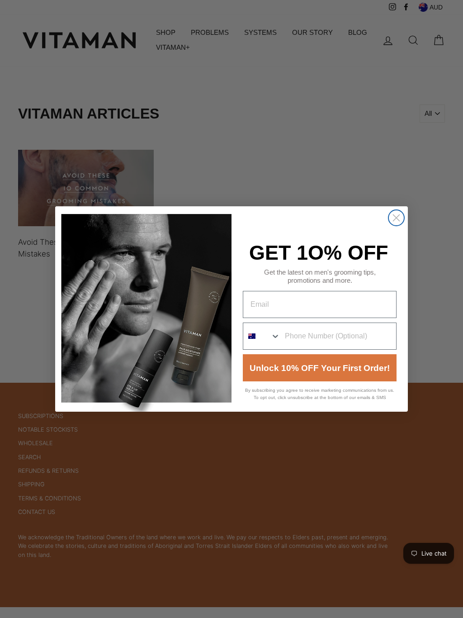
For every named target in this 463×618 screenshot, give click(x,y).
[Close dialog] (396, 218)
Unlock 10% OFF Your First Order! (320, 368)
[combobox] (261, 336)
